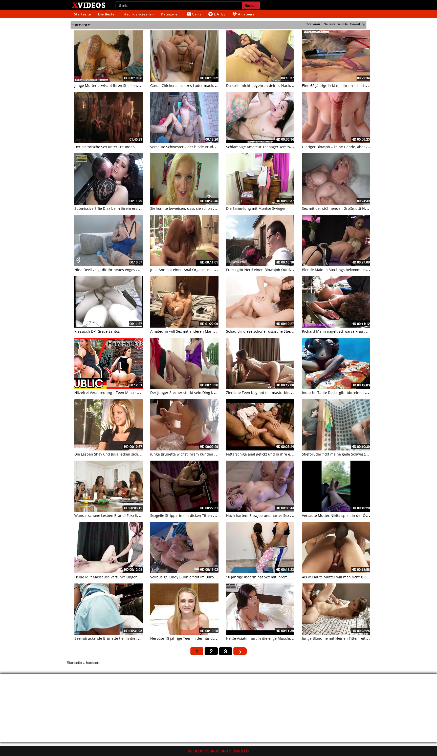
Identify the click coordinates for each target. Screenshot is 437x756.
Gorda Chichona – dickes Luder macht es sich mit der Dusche (202, 85)
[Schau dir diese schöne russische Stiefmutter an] (260, 302)
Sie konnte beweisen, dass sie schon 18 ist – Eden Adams (198, 208)
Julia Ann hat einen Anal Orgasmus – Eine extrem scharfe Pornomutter (210, 269)
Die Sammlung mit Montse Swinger (256, 208)
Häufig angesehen (139, 14)
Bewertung (357, 24)
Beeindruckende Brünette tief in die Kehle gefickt (116, 638)
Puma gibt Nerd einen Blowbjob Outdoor (260, 269)
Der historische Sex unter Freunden (104, 146)
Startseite (82, 14)
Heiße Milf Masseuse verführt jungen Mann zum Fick (119, 577)
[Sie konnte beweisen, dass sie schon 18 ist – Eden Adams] (184, 179)
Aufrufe (343, 24)
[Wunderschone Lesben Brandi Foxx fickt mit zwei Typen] (108, 486)
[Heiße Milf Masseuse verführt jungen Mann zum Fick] (108, 547)
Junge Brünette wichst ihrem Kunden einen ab (189, 454)
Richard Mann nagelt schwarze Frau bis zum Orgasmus (349, 331)
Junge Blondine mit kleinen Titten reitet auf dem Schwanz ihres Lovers (361, 638)
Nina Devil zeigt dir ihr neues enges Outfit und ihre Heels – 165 (128, 269)
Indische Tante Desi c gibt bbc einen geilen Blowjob (345, 392)
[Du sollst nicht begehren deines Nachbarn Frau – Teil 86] (260, 56)
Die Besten (107, 14)
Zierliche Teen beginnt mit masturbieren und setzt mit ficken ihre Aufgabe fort (293, 392)
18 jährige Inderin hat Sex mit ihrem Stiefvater (265, 577)
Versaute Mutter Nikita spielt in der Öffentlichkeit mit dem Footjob (358, 515)
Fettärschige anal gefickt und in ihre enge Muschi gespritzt (276, 454)
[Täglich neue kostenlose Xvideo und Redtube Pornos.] (89, 4)
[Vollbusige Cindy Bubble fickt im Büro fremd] (184, 547)
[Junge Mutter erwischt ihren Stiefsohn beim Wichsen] (108, 56)
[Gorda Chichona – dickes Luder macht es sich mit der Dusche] (184, 56)
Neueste (329, 24)
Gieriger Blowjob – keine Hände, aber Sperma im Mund (349, 146)
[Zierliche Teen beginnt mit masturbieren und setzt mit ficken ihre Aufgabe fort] (260, 363)
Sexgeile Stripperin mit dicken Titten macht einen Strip (196, 515)
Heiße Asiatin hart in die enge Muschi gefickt (264, 638)
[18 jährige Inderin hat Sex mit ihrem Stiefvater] (260, 547)
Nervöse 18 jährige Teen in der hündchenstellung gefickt (198, 638)
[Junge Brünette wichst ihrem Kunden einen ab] (184, 424)
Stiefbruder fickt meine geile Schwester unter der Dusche (350, 454)
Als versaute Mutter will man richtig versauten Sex (344, 577)
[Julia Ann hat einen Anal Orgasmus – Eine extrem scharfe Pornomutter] (184, 240)
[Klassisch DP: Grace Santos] (108, 302)
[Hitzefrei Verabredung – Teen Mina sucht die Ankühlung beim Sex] (108, 363)
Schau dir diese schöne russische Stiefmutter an (267, 331)
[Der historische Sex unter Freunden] (108, 117)
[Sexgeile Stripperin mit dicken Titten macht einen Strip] (184, 486)
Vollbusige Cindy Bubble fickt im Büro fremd (187, 577)
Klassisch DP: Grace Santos (97, 331)
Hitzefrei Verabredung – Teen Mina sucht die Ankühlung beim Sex (130, 392)
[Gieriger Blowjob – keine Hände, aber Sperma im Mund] (336, 117)
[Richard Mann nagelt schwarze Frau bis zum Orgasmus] (336, 302)
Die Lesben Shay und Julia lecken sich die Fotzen (115, 454)
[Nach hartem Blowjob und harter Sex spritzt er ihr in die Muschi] (260, 486)
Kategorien (170, 14)
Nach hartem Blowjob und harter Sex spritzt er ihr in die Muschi (280, 515)
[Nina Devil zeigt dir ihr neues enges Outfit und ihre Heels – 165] (108, 240)
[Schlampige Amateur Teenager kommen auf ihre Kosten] (260, 117)
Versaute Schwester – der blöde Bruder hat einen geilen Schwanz (205, 146)
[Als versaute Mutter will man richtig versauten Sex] (336, 547)
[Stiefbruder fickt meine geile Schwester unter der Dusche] (336, 424)
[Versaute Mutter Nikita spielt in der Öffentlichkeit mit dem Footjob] (336, 486)
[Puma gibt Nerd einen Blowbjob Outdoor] (260, 240)
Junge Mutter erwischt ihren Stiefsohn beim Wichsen (119, 85)
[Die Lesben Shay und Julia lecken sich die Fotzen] (108, 424)
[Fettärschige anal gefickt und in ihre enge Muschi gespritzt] (260, 424)
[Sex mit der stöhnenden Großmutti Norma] (336, 179)
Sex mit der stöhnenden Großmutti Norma (338, 208)
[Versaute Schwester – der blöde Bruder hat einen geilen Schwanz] (184, 117)
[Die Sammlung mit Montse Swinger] (260, 179)
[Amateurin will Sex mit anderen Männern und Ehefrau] (184, 302)
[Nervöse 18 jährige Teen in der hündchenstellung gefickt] (184, 609)
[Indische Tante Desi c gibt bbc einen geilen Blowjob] (336, 363)
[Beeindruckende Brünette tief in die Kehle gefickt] (108, 609)
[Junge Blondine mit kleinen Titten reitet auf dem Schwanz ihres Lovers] (336, 609)
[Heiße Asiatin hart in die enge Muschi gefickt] (260, 609)
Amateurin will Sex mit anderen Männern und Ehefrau (196, 331)
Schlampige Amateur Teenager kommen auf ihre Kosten (273, 146)
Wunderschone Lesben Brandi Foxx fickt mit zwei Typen (121, 515)
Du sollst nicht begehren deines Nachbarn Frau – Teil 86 (274, 85)
